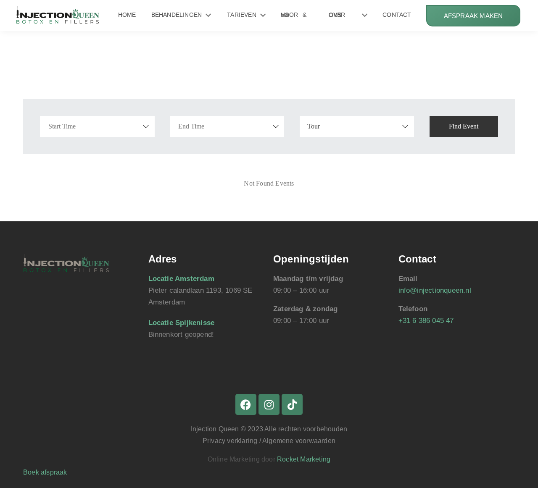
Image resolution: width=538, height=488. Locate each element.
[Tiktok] (292, 404)
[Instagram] (269, 404)
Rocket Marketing (303, 459)
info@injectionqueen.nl (434, 290)
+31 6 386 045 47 (426, 321)
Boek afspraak (45, 472)
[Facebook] (245, 404)
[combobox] (357, 126)
